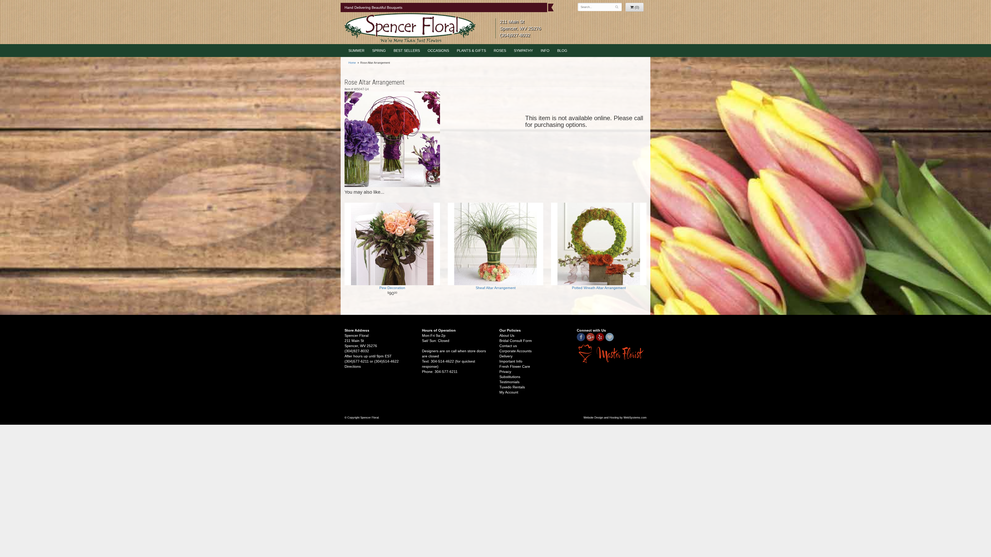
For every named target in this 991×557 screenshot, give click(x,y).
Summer (356, 50)
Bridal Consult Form (515, 341)
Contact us (508, 346)
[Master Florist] (611, 353)
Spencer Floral (410, 28)
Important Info (510, 361)
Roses (500, 50)
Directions (353, 366)
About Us (506, 335)
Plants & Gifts (471, 50)
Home (352, 62)
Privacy (505, 372)
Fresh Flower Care (514, 366)
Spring (379, 50)
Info (545, 50)
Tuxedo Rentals (512, 387)
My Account (508, 392)
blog (562, 50)
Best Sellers (407, 50)
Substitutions (509, 377)
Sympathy (523, 50)
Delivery (506, 356)
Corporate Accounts (515, 351)
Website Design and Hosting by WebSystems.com (615, 417)
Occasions (438, 50)
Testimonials (509, 382)
